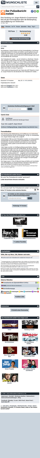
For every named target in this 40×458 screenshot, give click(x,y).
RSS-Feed (22, 400)
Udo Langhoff (9, 124)
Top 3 (33, 26)
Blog (19, 397)
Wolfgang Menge (12, 127)
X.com (16, 400)
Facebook (4, 400)
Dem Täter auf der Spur (9, 355)
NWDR (30, 80)
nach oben (6, 406)
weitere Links (20, 297)
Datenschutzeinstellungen (9, 397)
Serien (30, 406)
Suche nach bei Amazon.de (17, 257)
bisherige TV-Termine (20, 205)
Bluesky (10, 400)
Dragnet (9, 85)
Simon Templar (9, 369)
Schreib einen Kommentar (20, 310)
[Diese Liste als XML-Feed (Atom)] (38, 189)
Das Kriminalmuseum (29, 238)
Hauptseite (13, 406)
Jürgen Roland (17, 124)
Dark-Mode (4, 402)
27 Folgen (4, 46)
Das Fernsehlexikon (5, 165)
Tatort (9, 329)
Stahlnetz (10, 87)
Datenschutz (30, 396)
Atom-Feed (29, 400)
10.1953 (25, 80)
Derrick (9, 383)
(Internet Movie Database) (12, 285)
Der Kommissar (9, 342)
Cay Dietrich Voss (32, 127)
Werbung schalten (20, 396)
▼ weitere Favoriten (19, 242)
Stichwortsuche (22, 406)
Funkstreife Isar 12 (9, 238)
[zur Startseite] (14, 2)
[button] (32, 11)
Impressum (4, 396)
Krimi (34, 406)
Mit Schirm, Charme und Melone (29, 369)
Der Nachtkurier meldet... (29, 342)
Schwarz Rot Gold (29, 356)
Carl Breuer (9, 118)
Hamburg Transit (29, 329)
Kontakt (11, 396)
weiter (30, 109)
